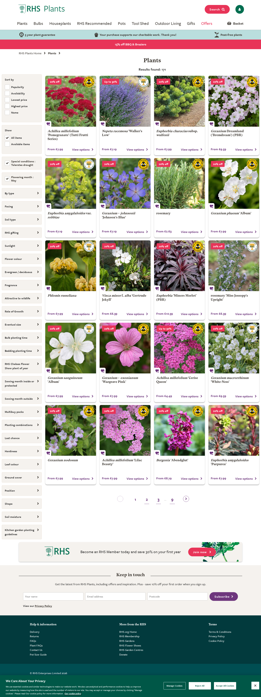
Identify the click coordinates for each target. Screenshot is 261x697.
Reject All (199, 685)
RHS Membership (129, 636)
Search (215, 9)
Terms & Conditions (220, 632)
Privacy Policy (43, 606)
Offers (206, 23)
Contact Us (36, 650)
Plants (22, 23)
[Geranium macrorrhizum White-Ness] (233, 348)
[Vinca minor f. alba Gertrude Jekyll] (125, 265)
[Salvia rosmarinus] (179, 183)
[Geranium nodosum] (70, 430)
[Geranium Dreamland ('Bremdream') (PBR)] (233, 101)
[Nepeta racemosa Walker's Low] (125, 101)
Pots (122, 23)
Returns (34, 636)
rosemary (163, 213)
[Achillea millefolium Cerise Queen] (179, 348)
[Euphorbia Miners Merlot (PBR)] (179, 265)
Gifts (191, 23)
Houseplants (60, 23)
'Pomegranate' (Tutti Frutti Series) (68, 135)
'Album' (231, 213)
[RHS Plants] (41, 9)
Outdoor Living (168, 23)
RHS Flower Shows (130, 645)
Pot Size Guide (38, 654)
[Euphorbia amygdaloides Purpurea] (233, 430)
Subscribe (222, 596)
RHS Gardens (126, 641)
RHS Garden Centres (131, 650)
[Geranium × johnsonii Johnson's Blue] (125, 183)
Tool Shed (140, 23)
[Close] (255, 686)
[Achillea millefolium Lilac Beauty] (125, 430)
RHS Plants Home (30, 53)
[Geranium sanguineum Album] (70, 348)
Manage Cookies (175, 685)
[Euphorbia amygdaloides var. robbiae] (70, 183)
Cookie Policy (216, 641)
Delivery (34, 632)
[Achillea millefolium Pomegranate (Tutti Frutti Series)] (70, 101)
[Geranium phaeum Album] (233, 183)
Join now (200, 552)
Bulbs (38, 23)
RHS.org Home (128, 632)
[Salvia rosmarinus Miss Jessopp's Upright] (233, 265)
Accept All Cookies (225, 685)
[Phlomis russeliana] (70, 265)
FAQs (33, 641)
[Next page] (186, 500)
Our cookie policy (72, 693)
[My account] (239, 9)
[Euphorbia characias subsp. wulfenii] (179, 101)
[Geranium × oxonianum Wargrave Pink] (125, 348)
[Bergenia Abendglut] (179, 430)
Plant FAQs (36, 645)
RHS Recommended (94, 23)
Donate (123, 654)
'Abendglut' (172, 460)
